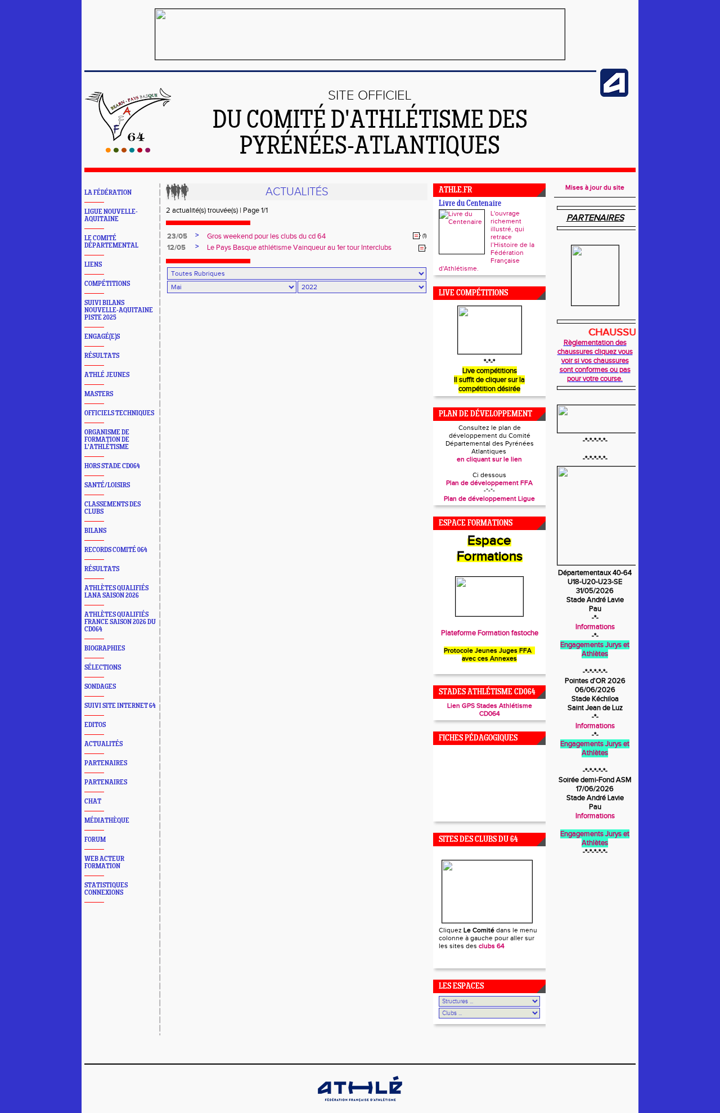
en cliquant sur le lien (489, 459)
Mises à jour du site (594, 187)
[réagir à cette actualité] (422, 248)
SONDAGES (100, 686)
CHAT (92, 801)
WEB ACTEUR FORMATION (104, 862)
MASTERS (98, 394)
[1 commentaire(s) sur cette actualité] (417, 235)
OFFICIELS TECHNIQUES (119, 413)
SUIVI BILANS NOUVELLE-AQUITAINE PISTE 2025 (118, 310)
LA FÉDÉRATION (108, 192)
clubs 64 (492, 946)
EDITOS (95, 725)
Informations (595, 626)
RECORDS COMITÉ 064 (115, 550)
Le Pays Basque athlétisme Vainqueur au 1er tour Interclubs (299, 247)
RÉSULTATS (101, 356)
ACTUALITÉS (103, 744)
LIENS (93, 264)
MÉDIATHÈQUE (106, 820)
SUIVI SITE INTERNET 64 (120, 706)
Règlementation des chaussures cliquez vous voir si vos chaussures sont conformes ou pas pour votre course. (595, 360)
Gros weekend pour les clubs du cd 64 (266, 236)
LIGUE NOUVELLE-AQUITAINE (111, 215)
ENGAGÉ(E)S (102, 336)
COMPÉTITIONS (107, 284)
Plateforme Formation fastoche (489, 633)
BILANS (95, 531)
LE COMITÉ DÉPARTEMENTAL (111, 242)
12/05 (176, 247)
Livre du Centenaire (470, 204)
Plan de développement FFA (489, 483)
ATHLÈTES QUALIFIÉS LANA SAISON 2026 (116, 592)
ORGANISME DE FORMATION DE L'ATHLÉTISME (106, 440)
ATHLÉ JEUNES (106, 375)
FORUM (95, 839)
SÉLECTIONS (102, 667)
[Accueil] (128, 150)
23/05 (177, 236)
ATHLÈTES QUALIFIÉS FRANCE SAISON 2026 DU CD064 (120, 622)
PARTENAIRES (105, 763)
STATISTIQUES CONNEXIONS (106, 889)
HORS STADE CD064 (112, 466)
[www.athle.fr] (614, 94)
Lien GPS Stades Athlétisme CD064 (489, 709)
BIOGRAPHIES (104, 648)
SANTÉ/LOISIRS (107, 485)
